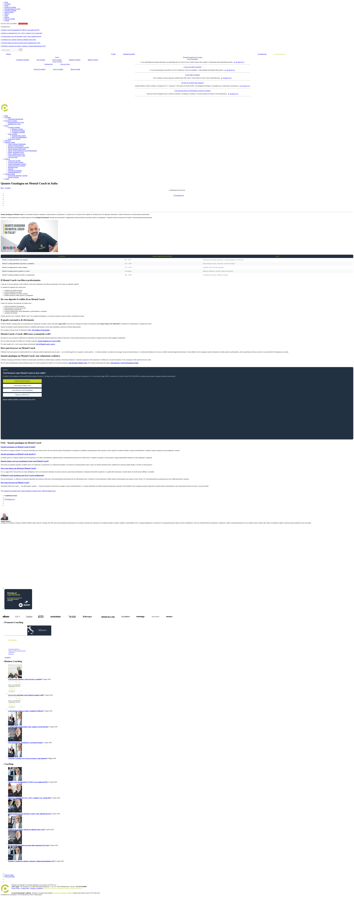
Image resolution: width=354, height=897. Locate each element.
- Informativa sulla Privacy (14, 649)
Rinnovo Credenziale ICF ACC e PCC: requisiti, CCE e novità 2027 (29, 798)
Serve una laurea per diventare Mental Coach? (18, 468)
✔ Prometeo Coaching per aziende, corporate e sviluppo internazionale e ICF (23, 46)
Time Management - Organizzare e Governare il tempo (25, 742)
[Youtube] (9, 876)
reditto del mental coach (48, 491)
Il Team (113, 54)
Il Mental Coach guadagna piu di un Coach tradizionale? (22, 475)
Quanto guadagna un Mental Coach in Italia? (18, 447)
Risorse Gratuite (75, 69)
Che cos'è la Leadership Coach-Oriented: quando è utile (25, 695)
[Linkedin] (5, 879)
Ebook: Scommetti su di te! (16, 152)
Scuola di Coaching (10, 7)
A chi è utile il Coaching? (192, 75)
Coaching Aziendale (10, 10)
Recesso (78, 888)
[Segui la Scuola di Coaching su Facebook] (5, 873)
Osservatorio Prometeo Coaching (17, 175)
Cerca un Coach (65, 64)
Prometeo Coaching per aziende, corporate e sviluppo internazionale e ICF (31, 861)
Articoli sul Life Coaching (15, 162)
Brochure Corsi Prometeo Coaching (18, 147)
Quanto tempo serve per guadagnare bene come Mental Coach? (25, 461)
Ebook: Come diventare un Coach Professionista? (22, 150)
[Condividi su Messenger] (179, 201)
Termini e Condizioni (36, 888)
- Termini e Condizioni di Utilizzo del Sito (17, 650)
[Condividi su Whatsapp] (179, 203)
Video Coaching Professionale (17, 144)
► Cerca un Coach (279, 54)
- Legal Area (10, 654)
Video (6, 15)
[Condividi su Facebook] (179, 194)
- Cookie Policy (11, 652)
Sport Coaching (9, 12)
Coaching (7, 188)
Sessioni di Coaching (14, 139)
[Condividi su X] (179, 195)
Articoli (6, 14)
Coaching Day (48, 64)
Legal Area (47, 888)
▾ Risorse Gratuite (9, 142)
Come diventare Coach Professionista (22, 390)
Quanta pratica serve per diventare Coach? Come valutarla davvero (29, 813)
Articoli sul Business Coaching (17, 164)
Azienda (8, 54)
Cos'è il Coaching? (192, 59)
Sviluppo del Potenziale (15, 170)
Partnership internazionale (15, 119)
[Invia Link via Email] (179, 205)
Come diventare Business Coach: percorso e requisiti (24, 679)
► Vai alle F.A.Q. (239, 62)
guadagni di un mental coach (12, 491)
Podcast (6, 17)
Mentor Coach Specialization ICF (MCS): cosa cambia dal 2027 (28, 782)
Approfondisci (23, 23)
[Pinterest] (5, 882)
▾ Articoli (7, 159)
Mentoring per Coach (14, 124)
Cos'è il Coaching (58, 69)
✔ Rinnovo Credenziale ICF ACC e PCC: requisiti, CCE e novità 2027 (21, 33)
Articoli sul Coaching (14, 160)
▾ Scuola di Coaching (10, 121)
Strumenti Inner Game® (19, 135)
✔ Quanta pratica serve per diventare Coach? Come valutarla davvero (21, 36)
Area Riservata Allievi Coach (16, 155)
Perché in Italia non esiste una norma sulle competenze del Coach (28, 845)
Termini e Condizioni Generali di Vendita (63, 888)
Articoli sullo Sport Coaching (16, 165)
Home (6, 2)
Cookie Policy (25, 888)
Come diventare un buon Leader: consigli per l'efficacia (25, 711)
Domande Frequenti (129, 54)
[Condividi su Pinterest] (179, 197)
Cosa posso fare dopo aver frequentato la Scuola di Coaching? (192, 90)
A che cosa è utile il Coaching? (193, 67)
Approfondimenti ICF (14, 172)
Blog (2, 188)
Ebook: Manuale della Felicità (17, 149)
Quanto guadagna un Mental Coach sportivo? (18, 454)
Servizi (6, 125)
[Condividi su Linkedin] (179, 199)
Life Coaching (41, 60)
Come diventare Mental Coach (22, 385)
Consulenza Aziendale (22, 60)
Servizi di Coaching (39, 69)
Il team (6, 5)
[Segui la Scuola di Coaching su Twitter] (9, 875)
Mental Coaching (93, 60)
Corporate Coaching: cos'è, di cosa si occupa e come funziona (27, 758)
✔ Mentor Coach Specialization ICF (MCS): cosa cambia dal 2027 (20, 30)
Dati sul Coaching (9, 19)
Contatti (6, 20)
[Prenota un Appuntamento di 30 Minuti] (18, 609)
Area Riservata (262, 54)
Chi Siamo (7, 4)
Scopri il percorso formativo (22, 381)
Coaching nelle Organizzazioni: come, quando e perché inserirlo (28, 727)
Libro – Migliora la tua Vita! (16, 154)
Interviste (10, 169)
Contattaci (7, 657)
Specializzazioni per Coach (12, 9)
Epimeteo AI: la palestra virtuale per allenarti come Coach (26, 829)
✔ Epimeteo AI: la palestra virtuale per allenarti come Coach (18, 39)
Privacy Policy (16, 888)
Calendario (7, 140)
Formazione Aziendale (18, 130)
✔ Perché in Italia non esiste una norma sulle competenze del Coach (20, 43)
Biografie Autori (13, 167)
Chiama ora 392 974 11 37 (22, 395)
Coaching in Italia (9, 174)
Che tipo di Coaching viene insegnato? (192, 83)
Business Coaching (74, 60)
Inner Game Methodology (19, 137)
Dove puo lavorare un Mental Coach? (15, 483)
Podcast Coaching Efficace (16, 145)
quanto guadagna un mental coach (31, 491)
